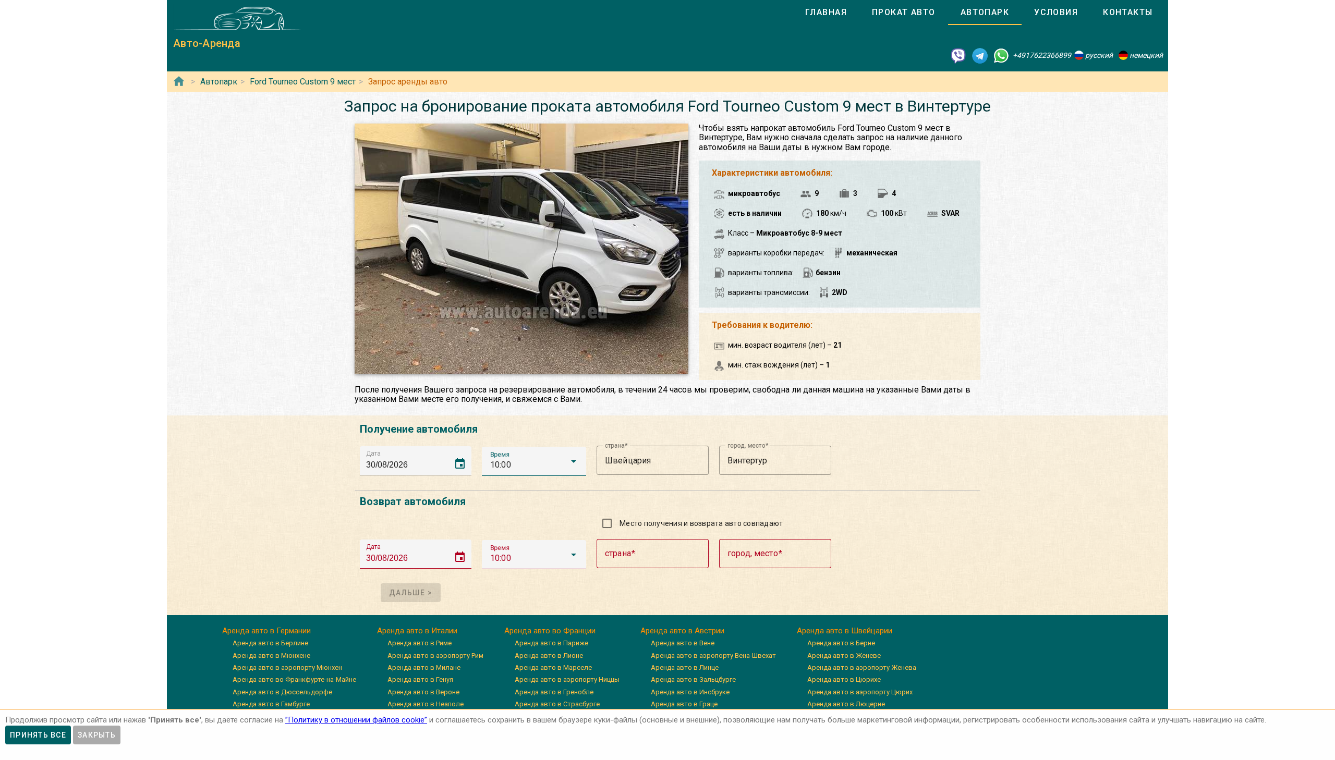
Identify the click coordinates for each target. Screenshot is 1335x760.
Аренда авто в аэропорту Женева (861, 667)
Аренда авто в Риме (419, 643)
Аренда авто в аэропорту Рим (435, 655)
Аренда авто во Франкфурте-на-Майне (294, 679)
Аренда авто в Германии (266, 630)
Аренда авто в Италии (417, 630)
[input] (419, 460)
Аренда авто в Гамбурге (271, 704)
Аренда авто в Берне (841, 643)
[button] (534, 461)
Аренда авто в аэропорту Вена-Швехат (713, 655)
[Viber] (958, 55)
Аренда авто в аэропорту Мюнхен (287, 667)
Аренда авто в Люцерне (846, 704)
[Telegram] (980, 55)
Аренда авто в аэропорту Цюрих (860, 692)
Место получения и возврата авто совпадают (701, 523)
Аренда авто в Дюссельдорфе (282, 692)
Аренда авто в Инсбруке (690, 692)
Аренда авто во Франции (550, 630)
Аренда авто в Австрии (682, 630)
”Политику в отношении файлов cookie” (356, 720)
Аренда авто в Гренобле (554, 692)
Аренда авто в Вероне (423, 692)
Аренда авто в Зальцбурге (693, 679)
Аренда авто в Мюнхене (271, 655)
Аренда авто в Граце (684, 704)
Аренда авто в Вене (682, 643)
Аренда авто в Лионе (549, 655)
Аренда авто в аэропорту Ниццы (567, 679)
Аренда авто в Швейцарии (844, 630)
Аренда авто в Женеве (844, 655)
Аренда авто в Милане (423, 667)
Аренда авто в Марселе (553, 667)
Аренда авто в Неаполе (425, 704)
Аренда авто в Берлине (270, 643)
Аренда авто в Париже (551, 643)
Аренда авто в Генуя (420, 679)
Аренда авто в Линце (685, 667)
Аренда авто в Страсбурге (557, 704)
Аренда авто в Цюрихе (844, 679)
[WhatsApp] (1001, 55)
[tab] (826, 12)
